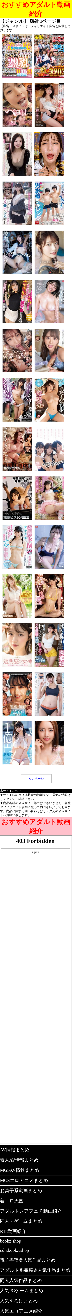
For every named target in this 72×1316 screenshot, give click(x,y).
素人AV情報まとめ (19, 1160)
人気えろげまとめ (19, 1300)
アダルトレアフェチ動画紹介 (31, 1210)
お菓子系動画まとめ (21, 1190)
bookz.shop (10, 1240)
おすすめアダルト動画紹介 (36, 9)
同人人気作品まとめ (21, 1280)
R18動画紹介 (13, 1231)
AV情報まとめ (15, 1149)
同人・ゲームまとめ (21, 1221)
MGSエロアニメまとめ (24, 1180)
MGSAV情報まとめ (19, 1170)
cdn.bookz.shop (14, 1250)
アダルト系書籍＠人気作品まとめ (35, 1270)
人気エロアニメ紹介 (21, 1310)
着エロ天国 (11, 1200)
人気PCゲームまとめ (21, 1290)
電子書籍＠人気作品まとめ (28, 1260)
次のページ (36, 778)
